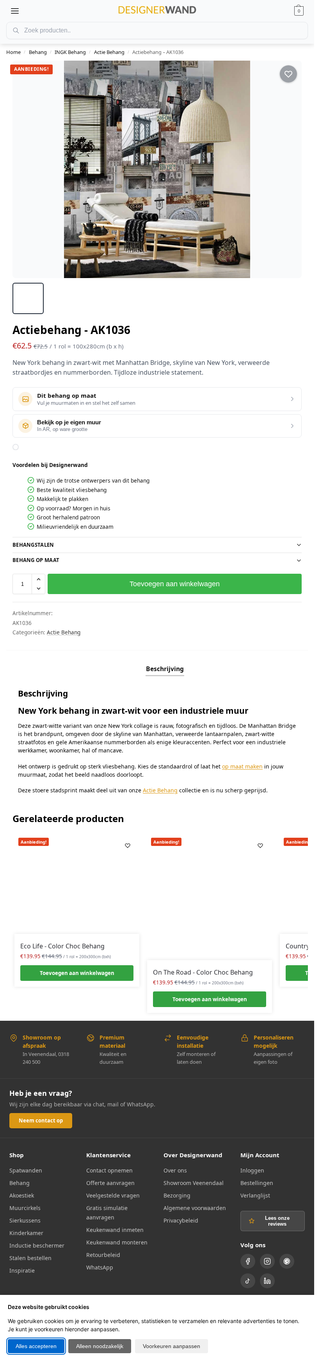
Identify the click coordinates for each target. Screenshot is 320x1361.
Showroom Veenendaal (194, 1183)
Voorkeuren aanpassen (171, 1346)
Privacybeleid (181, 1220)
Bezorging (177, 1195)
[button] (299, 11)
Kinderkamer (26, 1233)
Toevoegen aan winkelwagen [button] (77, 973)
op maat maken (242, 766)
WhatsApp (99, 1267)
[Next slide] (289, 169)
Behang (38, 52)
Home (13, 52)
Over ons (175, 1170)
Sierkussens (25, 1220)
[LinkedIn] (267, 1280)
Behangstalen (33, 544)
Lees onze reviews (277, 1221)
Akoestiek (21, 1195)
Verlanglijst (255, 1195)
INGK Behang (70, 52)
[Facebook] (247, 1261)
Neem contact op (41, 1120)
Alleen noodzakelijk (99, 1346)
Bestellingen (256, 1183)
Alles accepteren (36, 1346)
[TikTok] (247, 1280)
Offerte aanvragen (110, 1183)
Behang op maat (35, 560)
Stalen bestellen (30, 1258)
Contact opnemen (109, 1170)
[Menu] (14, 11)
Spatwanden (25, 1170)
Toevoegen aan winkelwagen (175, 584)
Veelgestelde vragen (113, 1195)
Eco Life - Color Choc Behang (62, 946)
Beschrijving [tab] (165, 668)
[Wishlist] (127, 845)
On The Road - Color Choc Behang (203, 972)
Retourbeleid (103, 1255)
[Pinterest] (286, 1261)
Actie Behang (109, 52)
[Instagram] (267, 1261)
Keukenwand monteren (117, 1242)
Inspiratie (22, 1270)
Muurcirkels (25, 1208)
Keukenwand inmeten (115, 1230)
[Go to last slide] (25, 169)
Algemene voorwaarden (195, 1208)
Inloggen (252, 1170)
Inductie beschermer (36, 1245)
